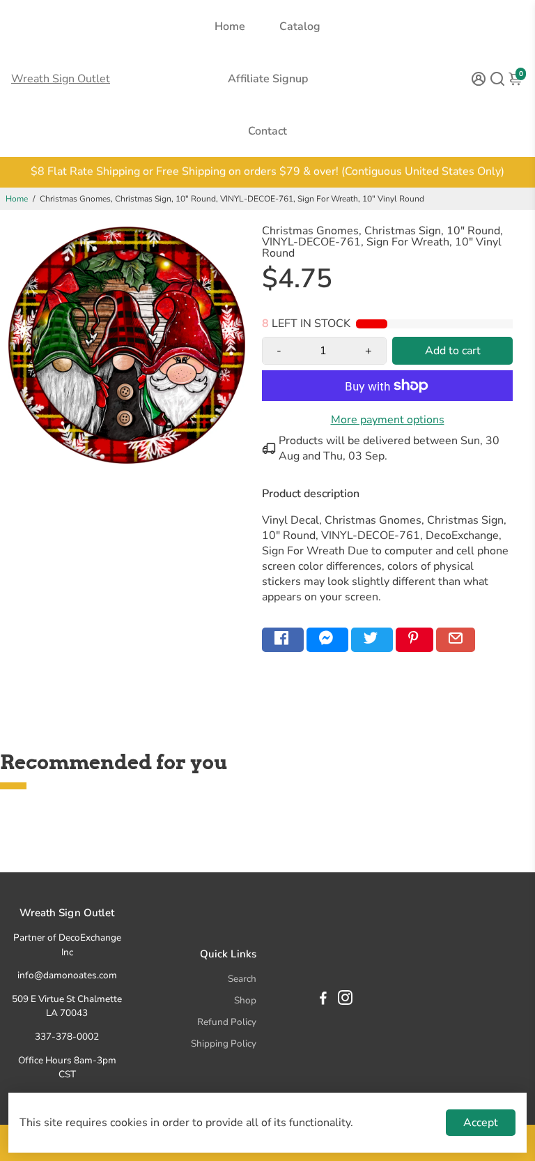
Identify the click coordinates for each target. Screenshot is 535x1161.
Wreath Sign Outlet (60, 78)
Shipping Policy (223, 1043)
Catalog (299, 26)
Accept (480, 1122)
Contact (267, 131)
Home (230, 26)
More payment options (387, 419)
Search (242, 978)
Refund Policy (226, 1022)
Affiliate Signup (268, 78)
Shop (245, 1000)
